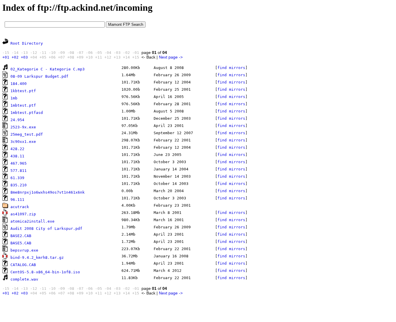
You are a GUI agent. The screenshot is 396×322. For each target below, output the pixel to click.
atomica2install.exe (32, 221)
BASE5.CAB (20, 243)
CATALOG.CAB (23, 265)
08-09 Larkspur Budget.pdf (39, 76)
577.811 (18, 170)
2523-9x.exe (23, 127)
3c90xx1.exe (23, 141)
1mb (13, 98)
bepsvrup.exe (24, 250)
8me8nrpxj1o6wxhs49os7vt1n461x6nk (47, 192)
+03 (24, 57)
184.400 (18, 83)
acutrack (19, 207)
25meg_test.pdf (26, 134)
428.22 (17, 149)
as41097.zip (23, 214)
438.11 (17, 156)
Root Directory (26, 43)
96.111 (17, 199)
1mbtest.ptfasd (26, 112)
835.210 (18, 185)
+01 (5, 57)
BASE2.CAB (20, 236)
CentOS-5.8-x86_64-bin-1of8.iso (45, 272)
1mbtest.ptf (23, 105)
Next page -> (171, 57)
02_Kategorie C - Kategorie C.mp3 (47, 69)
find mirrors (231, 68)
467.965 (18, 163)
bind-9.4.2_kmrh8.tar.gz (37, 257)
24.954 (17, 120)
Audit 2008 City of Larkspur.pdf (46, 228)
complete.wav (24, 279)
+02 (15, 57)
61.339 (17, 178)
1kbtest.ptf (23, 91)
